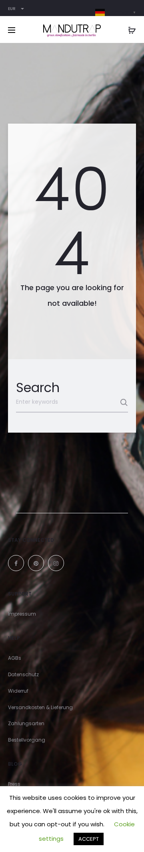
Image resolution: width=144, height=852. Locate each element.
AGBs (14, 658)
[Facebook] (16, 563)
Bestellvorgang (26, 739)
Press (14, 784)
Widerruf (18, 690)
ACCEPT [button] (88, 839)
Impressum (22, 613)
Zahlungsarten (26, 723)
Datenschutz (23, 674)
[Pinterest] (36, 563)
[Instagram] (56, 563)
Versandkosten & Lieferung (40, 707)
